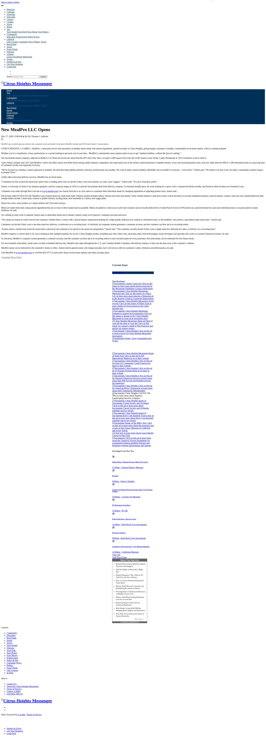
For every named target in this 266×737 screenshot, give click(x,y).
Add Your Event (119, 557)
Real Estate (11, 44)
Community (12, 633)
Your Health (12, 32)
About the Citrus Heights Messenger (23, 686)
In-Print (10, 673)
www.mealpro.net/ (50, 191)
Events (10, 59)
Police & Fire (33, 37)
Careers (10, 19)
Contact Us (11, 684)
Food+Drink (12, 49)
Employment (21, 37)
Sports (9, 47)
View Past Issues (118, 281)
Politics (37, 42)
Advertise (11, 14)
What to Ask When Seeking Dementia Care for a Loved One (130, 598)
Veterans (10, 52)
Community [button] (12, 34)
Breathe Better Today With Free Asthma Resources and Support (130, 565)
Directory (11, 9)
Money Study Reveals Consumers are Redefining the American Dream (130, 587)
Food (19, 257)
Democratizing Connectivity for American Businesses (128, 604)
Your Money (43, 32)
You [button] (8, 29)
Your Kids (22, 32)
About (9, 24)
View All (116, 555)
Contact (10, 22)
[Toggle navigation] (2, 5)
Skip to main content (10, 2)
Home (9, 27)
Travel (43, 42)
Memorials (27, 57)
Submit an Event (14, 62)
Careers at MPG (14, 691)
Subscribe (11, 17)
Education (11, 37)
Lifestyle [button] (10, 39)
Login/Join (11, 67)
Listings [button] (10, 54)
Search (10, 76)
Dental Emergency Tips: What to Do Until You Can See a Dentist (129, 576)
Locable (21, 714)
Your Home (32, 32)
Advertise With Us (15, 694)
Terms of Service (14, 689)
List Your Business (15, 64)
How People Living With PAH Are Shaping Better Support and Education (130, 609)
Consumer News (26, 42)
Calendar (11, 12)
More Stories (139, 619)
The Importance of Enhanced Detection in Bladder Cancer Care (130, 593)
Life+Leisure (12, 42)
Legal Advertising (14, 57)
